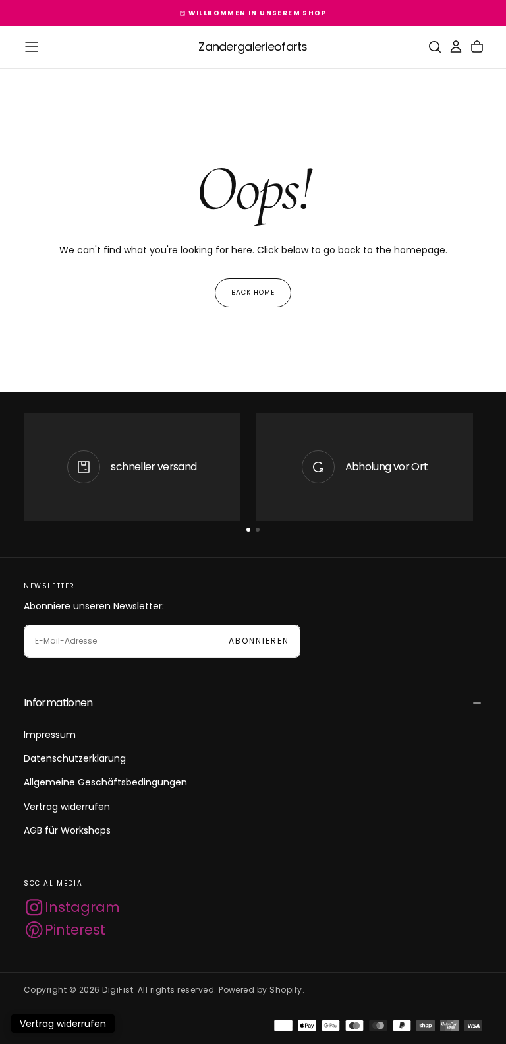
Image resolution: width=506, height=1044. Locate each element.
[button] (32, 47)
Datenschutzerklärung (75, 758)
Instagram (82, 907)
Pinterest (75, 929)
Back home (253, 292)
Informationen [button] (58, 702)
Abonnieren (259, 640)
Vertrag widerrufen (67, 806)
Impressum (50, 734)
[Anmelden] (456, 46)
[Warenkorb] (477, 46)
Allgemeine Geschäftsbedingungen (105, 782)
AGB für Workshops (67, 830)
